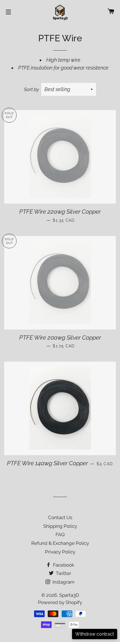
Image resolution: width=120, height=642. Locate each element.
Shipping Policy (60, 526)
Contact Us (60, 517)
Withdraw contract (94, 634)
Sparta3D (69, 595)
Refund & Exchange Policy (60, 543)
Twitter (63, 573)
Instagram (63, 582)
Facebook (63, 565)
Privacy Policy (60, 552)
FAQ (60, 534)
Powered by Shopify (60, 602)
